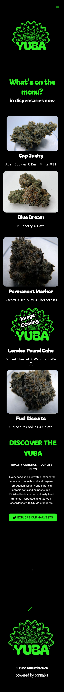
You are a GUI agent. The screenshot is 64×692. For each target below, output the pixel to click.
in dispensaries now (32, 101)
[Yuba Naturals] (31, 53)
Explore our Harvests (35, 517)
